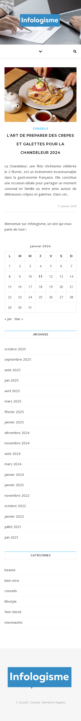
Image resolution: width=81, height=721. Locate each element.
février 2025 (14, 411)
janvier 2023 (14, 485)
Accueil (23, 702)
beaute (10, 570)
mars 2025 (12, 401)
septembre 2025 (17, 359)
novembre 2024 (16, 443)
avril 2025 (12, 391)
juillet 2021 (13, 526)
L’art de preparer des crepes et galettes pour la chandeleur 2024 (40, 144)
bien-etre (11, 580)
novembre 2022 (16, 495)
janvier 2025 (14, 422)
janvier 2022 (14, 516)
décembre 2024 (16, 432)
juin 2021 (11, 537)
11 (40, 276)
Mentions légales (53, 702)
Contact (35, 702)
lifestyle (10, 601)
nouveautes (13, 622)
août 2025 (12, 370)
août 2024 (12, 453)
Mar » (18, 319)
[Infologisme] (40, 21)
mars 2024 (12, 464)
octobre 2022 (15, 505)
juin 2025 (11, 380)
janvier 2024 (14, 474)
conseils (40, 128)
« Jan (8, 319)
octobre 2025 (15, 349)
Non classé (12, 611)
